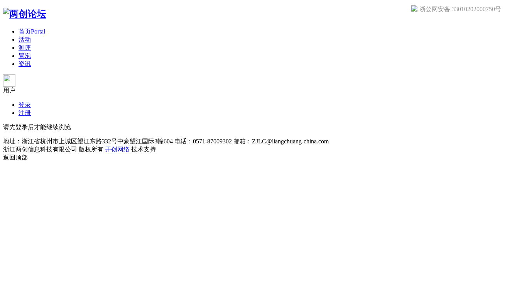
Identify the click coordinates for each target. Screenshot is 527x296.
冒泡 (25, 55)
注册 (25, 112)
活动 (25, 39)
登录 (25, 104)
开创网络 (117, 149)
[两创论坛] (24, 14)
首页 (32, 31)
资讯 (25, 64)
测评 (25, 47)
